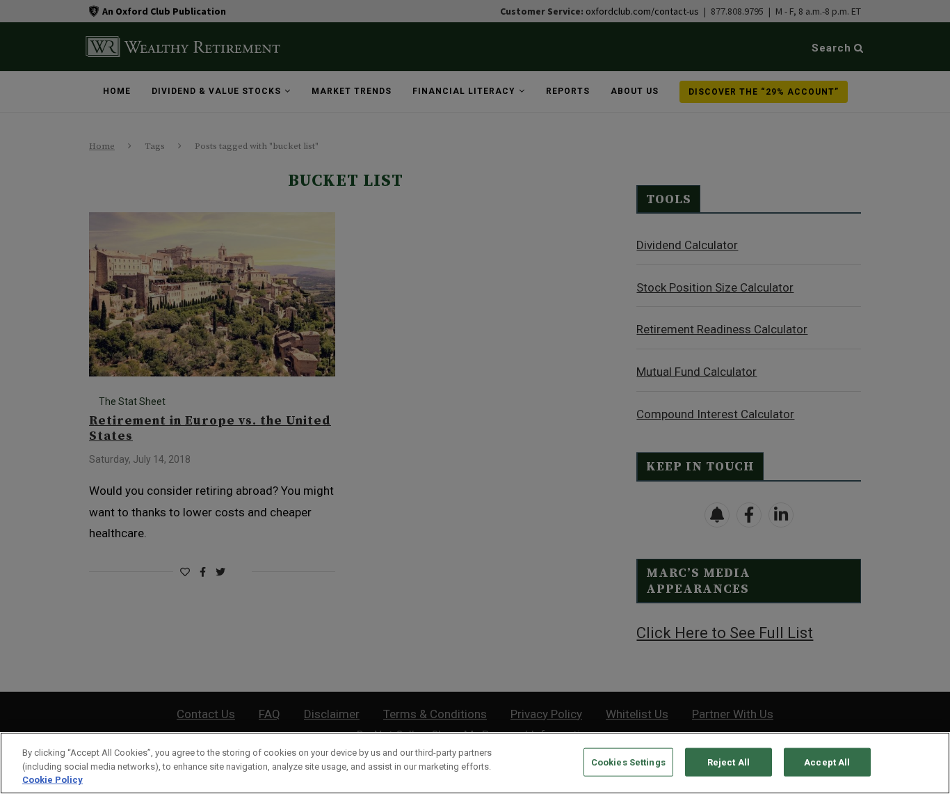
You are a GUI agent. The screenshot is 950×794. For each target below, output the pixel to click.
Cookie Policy (52, 780)
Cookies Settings (628, 761)
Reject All (728, 761)
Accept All (827, 761)
